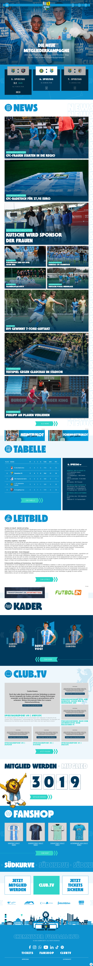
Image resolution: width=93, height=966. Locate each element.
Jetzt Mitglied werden (18, 885)
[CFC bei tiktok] (57, 947)
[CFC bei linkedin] (52, 947)
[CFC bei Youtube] (46, 947)
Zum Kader (48, 659)
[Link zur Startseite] (46, 10)
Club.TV (46, 885)
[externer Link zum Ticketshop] (73, 5)
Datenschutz (67, 959)
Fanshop (47, 953)
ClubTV (65, 953)
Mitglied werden (39, 797)
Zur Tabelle (30, 500)
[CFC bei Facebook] (30, 947)
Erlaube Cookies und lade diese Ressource (32, 705)
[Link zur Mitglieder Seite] (86, 5)
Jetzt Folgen (45, 751)
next (83, 44)
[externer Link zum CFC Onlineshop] (79, 5)
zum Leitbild (45, 579)
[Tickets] (46, 88)
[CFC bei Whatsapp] (40, 947)
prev (10, 44)
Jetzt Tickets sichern (75, 885)
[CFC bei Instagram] (34, 947)
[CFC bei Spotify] (62, 947)
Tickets (27, 953)
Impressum (25, 959)
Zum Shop (45, 853)
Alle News (45, 424)
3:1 (15, 83)
